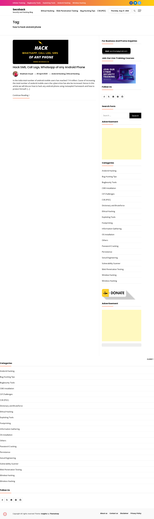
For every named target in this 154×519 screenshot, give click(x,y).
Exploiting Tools (49, 3)
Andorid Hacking (63, 3)
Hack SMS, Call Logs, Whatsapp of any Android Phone (49, 67)
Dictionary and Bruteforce (113, 205)
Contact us (114, 513)
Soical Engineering (110, 257)
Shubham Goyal (26, 74)
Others (105, 240)
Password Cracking (110, 246)
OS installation (108, 234)
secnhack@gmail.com (116, 51)
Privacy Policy (136, 513)
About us (103, 513)
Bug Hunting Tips (87, 10)
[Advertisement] (121, 144)
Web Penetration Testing (67, 10)
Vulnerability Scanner (111, 263)
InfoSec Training (19, 3)
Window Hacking (109, 275)
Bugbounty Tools (34, 3)
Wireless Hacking (79, 3)
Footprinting (107, 223)
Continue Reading (20, 95)
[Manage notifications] (5, 514)
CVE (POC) (101, 10)
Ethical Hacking (47, 10)
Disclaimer (124, 513)
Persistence (107, 252)
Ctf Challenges (108, 194)
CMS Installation (109, 188)
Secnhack (19, 9)
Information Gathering (112, 228)
